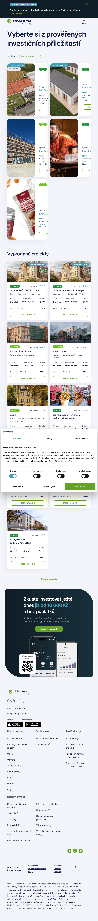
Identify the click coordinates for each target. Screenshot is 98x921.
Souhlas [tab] (17, 439)
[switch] (37, 476)
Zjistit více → (16, 13)
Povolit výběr (49, 487)
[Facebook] (69, 851)
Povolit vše (80, 487)
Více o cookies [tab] (80, 439)
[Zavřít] (87, 4)
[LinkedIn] (75, 851)
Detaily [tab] (49, 439)
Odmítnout (18, 487)
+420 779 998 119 (16, 708)
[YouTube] (81, 851)
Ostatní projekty (49, 579)
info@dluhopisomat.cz (18, 713)
